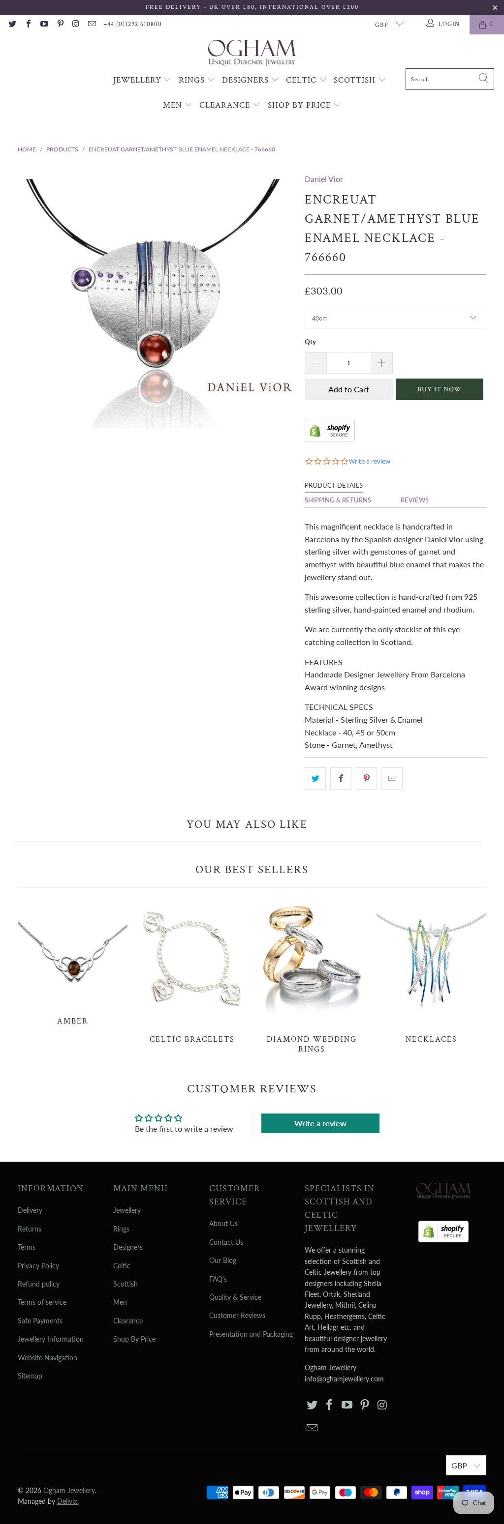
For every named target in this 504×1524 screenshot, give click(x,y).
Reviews (415, 500)
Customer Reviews (237, 1315)
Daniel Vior (324, 178)
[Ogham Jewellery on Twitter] (11, 25)
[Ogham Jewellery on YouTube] (43, 25)
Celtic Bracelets (192, 971)
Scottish (356, 80)
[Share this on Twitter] (315, 778)
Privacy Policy (38, 1265)
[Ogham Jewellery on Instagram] (75, 25)
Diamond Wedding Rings (312, 975)
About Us (223, 1223)
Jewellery (138, 80)
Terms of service (42, 1302)
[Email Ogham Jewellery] (91, 25)
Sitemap (30, 1376)
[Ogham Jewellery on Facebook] (27, 25)
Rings (193, 80)
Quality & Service (235, 1297)
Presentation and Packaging (251, 1334)
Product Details (334, 485)
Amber (72, 961)
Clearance (225, 105)
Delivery (30, 1210)
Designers (246, 80)
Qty (310, 342)
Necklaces (431, 971)
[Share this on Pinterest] (366, 778)
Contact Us (226, 1242)
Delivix (68, 1501)
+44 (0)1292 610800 (132, 24)
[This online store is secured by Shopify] (330, 438)
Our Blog (222, 1260)
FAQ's (218, 1279)
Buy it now (439, 389)
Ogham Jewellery (69, 1490)
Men (174, 105)
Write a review (320, 1123)
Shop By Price (300, 105)
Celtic (302, 80)
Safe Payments (40, 1321)
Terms (26, 1247)
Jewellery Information (51, 1339)
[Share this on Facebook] (340, 778)
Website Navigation (47, 1357)
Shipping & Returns (338, 500)
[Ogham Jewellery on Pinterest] (59, 25)
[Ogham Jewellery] (252, 53)
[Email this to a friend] (392, 778)
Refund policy (39, 1284)
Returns (29, 1229)
